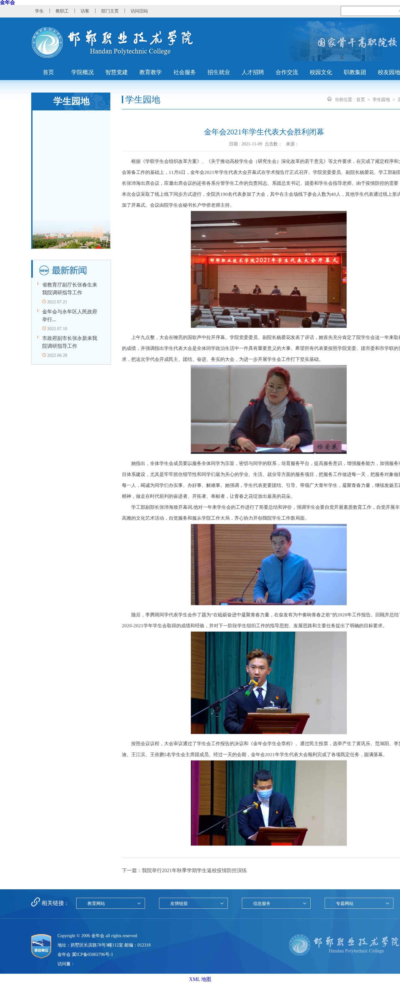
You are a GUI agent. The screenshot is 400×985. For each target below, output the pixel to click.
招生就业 (219, 72)
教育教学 (150, 72)
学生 (39, 11)
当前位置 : (345, 99)
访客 (85, 11)
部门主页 (110, 11)
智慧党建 (116, 72)
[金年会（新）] (112, 57)
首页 (48, 72)
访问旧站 (139, 11)
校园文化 (321, 72)
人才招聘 (253, 72)
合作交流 (287, 72)
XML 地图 (200, 979)
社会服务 (184, 72)
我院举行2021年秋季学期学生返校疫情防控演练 (194, 870)
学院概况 (82, 72)
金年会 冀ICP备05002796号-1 (85, 954)
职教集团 (355, 72)
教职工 (62, 11)
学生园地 (381, 99)
